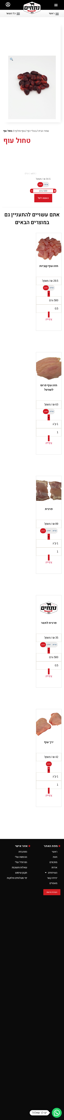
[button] (56, 5)
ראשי (54, 852)
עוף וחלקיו (19, 131)
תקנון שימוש (21, 873)
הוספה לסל (43, 198)
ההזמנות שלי (21, 857)
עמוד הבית (43, 131)
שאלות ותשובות (19, 867)
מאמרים (53, 883)
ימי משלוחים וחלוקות (17, 878)
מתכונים (53, 862)
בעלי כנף (31, 131)
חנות (55, 857)
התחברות (23, 852)
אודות (54, 867)
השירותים (52, 873)
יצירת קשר (52, 878)
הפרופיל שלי (21, 862)
